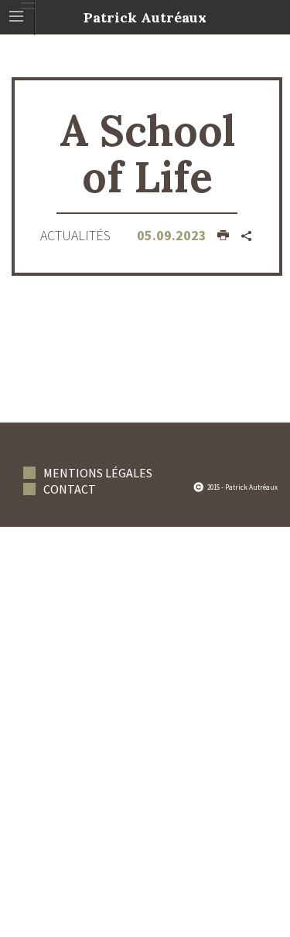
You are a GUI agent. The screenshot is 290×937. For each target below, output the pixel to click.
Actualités (75, 235)
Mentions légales (97, 472)
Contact (69, 489)
